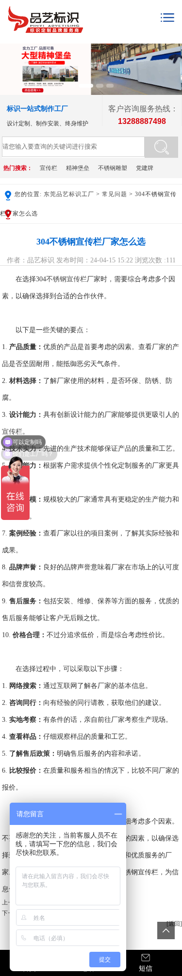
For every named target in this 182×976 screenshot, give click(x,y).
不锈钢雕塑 (112, 168)
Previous (9, 64)
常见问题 (114, 194)
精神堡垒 (77, 168)
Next (173, 64)
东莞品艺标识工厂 (69, 194)
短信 (145, 968)
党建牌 (144, 168)
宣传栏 (48, 168)
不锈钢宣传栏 (66, 279)
